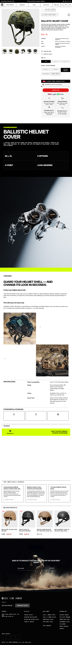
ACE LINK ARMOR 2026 (25, 642)
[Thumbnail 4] (23, 51)
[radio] (46, 61)
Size (42, 57)
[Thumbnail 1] (4, 51)
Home (42, 9)
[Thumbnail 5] (29, 51)
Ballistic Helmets (50, 9)
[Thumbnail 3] (16, 51)
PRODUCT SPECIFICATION (10, 127)
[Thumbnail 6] (35, 51)
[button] (56, 90)
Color (43, 65)
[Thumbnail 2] (10, 51)
